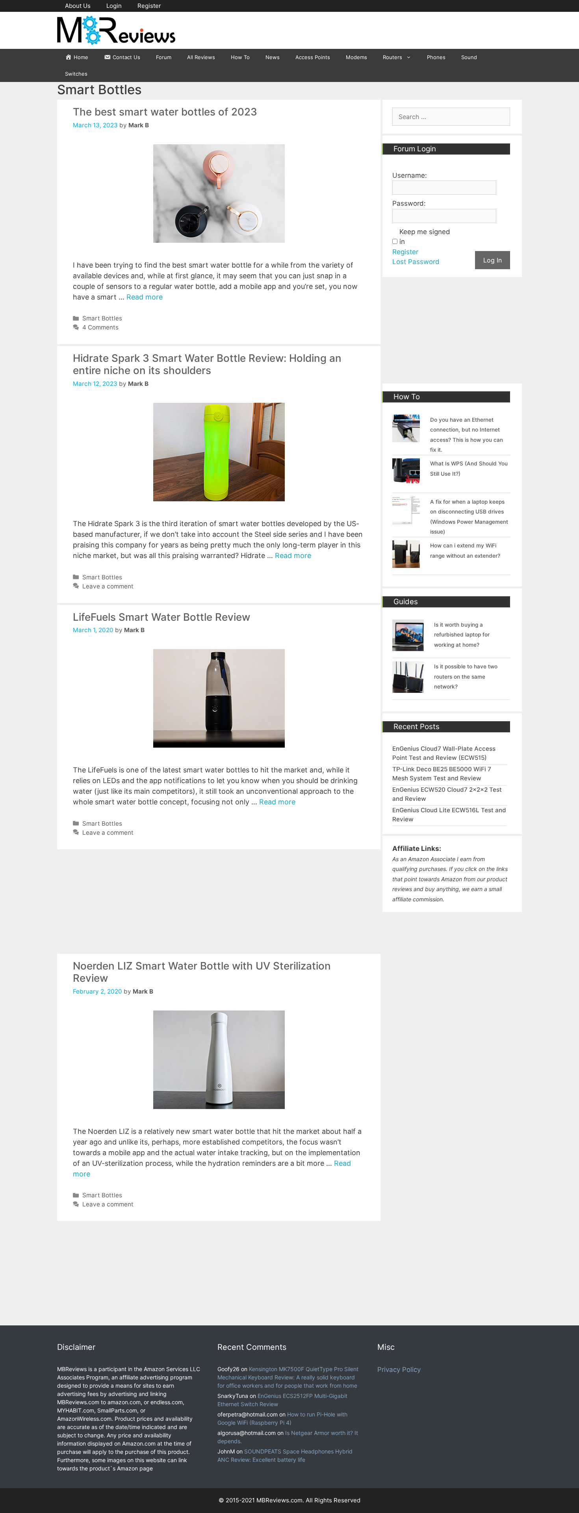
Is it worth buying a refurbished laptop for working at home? (462, 635)
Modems (356, 57)
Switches (76, 74)
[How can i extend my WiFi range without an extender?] (406, 563)
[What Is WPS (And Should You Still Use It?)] (406, 481)
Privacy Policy (399, 1369)
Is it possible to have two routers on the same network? (465, 676)
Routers (392, 57)
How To (240, 57)
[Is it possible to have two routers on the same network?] (408, 688)
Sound (469, 57)
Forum (163, 57)
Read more (144, 297)
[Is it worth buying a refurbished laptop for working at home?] (408, 646)
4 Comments (100, 327)
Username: (409, 175)
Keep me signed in (424, 237)
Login (114, 5)
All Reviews (201, 57)
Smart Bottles (102, 318)
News (272, 57)
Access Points (312, 57)
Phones (436, 57)
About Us (78, 5)
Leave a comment (108, 586)
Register (149, 5)
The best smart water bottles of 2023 (165, 112)
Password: (409, 203)
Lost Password (416, 262)
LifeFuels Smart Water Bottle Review (161, 617)
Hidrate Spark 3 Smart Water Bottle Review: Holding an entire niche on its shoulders (207, 364)
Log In (492, 260)
